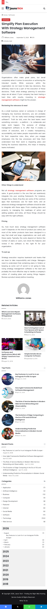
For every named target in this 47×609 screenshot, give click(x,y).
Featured (6, 504)
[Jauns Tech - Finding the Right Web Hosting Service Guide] (14, 8)
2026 (6, 528)
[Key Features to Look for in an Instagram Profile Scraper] (8, 379)
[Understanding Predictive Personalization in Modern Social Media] (8, 434)
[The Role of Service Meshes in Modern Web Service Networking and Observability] (8, 406)
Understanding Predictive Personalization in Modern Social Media (28, 431)
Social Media (7, 511)
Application (7, 487)
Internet (6, 508)
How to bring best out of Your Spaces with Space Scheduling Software (34, 330)
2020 (6, 574)
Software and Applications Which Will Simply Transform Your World (11, 355)
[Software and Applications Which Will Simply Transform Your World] (12, 344)
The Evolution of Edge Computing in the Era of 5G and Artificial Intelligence (29, 417)
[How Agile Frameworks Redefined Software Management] (8, 393)
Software (12, 15)
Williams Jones (9, 37)
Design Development (10, 501)
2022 (6, 565)
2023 (6, 561)
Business (6, 494)
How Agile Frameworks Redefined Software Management (28, 389)
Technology (7, 518)
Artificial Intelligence (10, 491)
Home (5, 15)
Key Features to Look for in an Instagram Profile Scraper (27, 375)
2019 (5, 579)
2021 (5, 570)
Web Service (7, 521)
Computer (6, 498)
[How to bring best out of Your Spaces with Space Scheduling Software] (34, 318)
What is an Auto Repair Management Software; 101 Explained (11, 314)
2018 (5, 584)
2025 (6, 551)
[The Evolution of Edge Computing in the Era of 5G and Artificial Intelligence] (8, 420)
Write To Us (24, 601)
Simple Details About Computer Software (32, 355)
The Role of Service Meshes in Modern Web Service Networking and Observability (30, 403)
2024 (6, 556)
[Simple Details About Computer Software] (34, 345)
